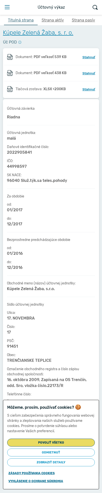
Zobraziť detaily (51, 462)
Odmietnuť (51, 452)
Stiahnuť (88, 57)
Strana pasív (83, 20)
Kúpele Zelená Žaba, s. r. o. (38, 32)
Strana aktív (53, 20)
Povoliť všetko (51, 442)
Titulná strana (21, 20)
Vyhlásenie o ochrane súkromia (35, 481)
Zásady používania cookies (31, 473)
